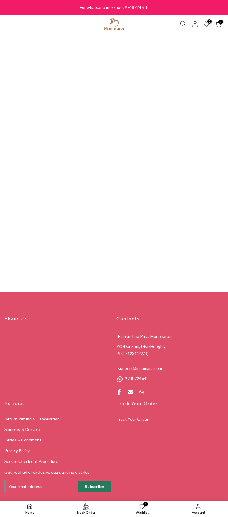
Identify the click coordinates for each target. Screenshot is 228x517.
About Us (15, 318)
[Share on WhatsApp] (141, 392)
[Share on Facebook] (119, 392)
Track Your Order (137, 403)
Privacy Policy (17, 450)
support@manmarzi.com (140, 368)
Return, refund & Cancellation (32, 418)
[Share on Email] (130, 392)
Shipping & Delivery (22, 429)
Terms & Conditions (23, 439)
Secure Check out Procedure (31, 461)
